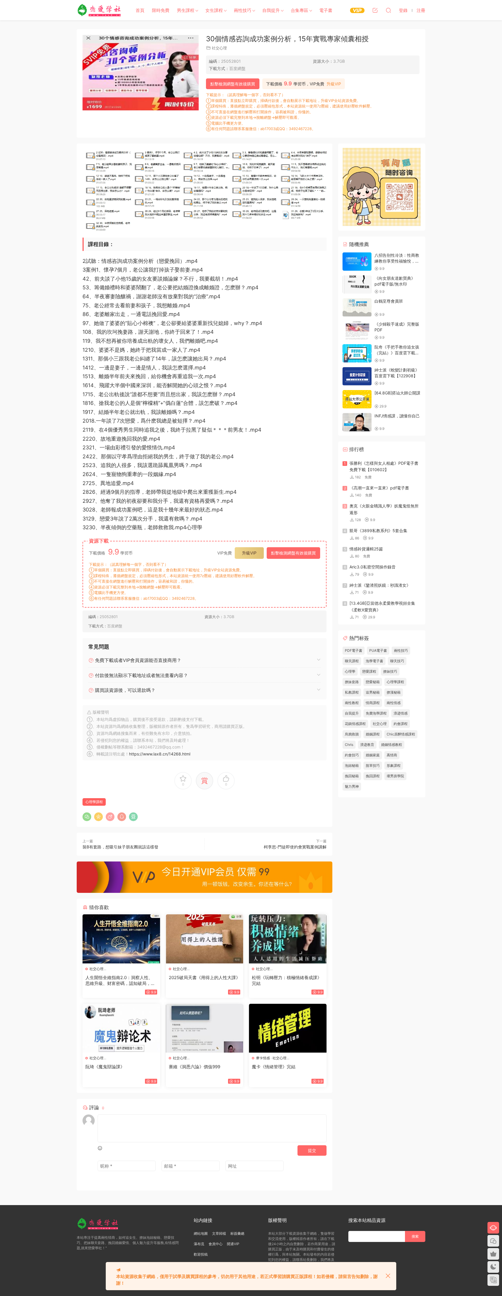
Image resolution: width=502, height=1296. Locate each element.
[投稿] (375, 10)
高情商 (392, 755)
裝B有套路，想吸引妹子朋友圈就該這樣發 (120, 846)
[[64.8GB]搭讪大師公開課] (357, 399)
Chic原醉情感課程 (401, 734)
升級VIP (334, 84)
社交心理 (219, 48)
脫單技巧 (373, 765)
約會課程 (401, 723)
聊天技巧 (397, 661)
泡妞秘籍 (352, 765)
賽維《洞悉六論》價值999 (194, 1066)
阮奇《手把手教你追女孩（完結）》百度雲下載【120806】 (396, 352)
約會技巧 (352, 755)
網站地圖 (201, 1233)
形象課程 (394, 765)
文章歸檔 (219, 1233)
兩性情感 (394, 703)
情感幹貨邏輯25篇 (366, 548)
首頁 (140, 10)
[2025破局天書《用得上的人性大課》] (204, 938)
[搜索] (388, 10)
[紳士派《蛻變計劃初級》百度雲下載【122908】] (357, 376)
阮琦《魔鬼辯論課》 (105, 1066)
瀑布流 (199, 1244)
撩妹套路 (352, 682)
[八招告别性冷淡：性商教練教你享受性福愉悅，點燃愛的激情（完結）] (357, 261)
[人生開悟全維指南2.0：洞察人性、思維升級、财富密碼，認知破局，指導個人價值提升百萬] (121, 938)
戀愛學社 (100, 10)
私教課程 (352, 692)
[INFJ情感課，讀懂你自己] (357, 422)
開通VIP (233, 1244)
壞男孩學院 (395, 776)
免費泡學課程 (376, 713)
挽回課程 (373, 776)
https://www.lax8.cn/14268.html (159, 753)
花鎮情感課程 (355, 723)
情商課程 (373, 703)
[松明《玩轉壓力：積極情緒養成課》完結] (288, 938)
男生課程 (185, 10)
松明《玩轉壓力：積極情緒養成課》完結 (287, 980)
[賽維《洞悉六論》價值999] (204, 1028)
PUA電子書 (378, 650)
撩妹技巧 (390, 671)
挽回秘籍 (352, 776)
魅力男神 (352, 786)
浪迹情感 (401, 713)
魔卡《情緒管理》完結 (273, 1066)
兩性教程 (352, 703)
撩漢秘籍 (394, 692)
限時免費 (160, 10)
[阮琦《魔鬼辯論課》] (121, 1028)
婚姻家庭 (373, 755)
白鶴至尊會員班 (388, 301)
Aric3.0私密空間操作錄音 (372, 566)
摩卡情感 (263, 1058)
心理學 (350, 671)
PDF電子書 (353, 650)
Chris (349, 744)
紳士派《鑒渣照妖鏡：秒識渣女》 (379, 585)
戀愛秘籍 (373, 682)
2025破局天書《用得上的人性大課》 (204, 977)
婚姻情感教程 (391, 744)
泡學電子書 (374, 661)
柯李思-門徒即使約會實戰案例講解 (295, 846)
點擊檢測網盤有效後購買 (232, 83)
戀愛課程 (369, 671)
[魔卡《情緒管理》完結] (288, 1028)
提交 (312, 1150)
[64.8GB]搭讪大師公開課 (397, 392)
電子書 (325, 10)
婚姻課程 (373, 734)
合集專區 (299, 10)
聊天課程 (352, 661)
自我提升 (271, 10)
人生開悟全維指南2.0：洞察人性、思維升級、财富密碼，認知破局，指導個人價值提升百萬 (120, 980)
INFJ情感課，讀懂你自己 (397, 415)
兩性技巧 (242, 10)
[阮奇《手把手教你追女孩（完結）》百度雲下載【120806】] (357, 353)
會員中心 (216, 1244)
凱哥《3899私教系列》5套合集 (378, 530)
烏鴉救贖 (352, 734)
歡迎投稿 (201, 1254)
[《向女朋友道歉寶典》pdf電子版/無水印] (357, 284)
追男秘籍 (373, 692)
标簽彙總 (237, 1233)
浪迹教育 (367, 744)
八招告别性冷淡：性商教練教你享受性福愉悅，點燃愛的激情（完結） (396, 261)
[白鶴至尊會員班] (357, 307)
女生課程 (214, 10)
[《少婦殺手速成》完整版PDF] (357, 330)
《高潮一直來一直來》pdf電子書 (379, 487)
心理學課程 (94, 802)
